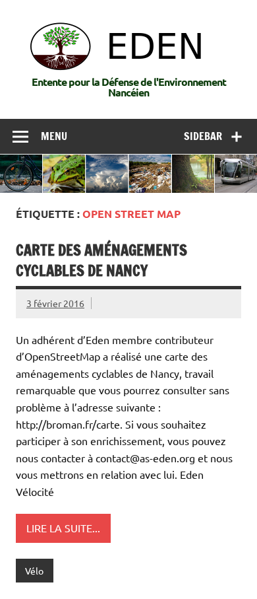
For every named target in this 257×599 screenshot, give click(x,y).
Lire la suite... (63, 527)
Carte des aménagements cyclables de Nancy (101, 260)
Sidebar (203, 136)
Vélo (34, 571)
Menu (54, 136)
